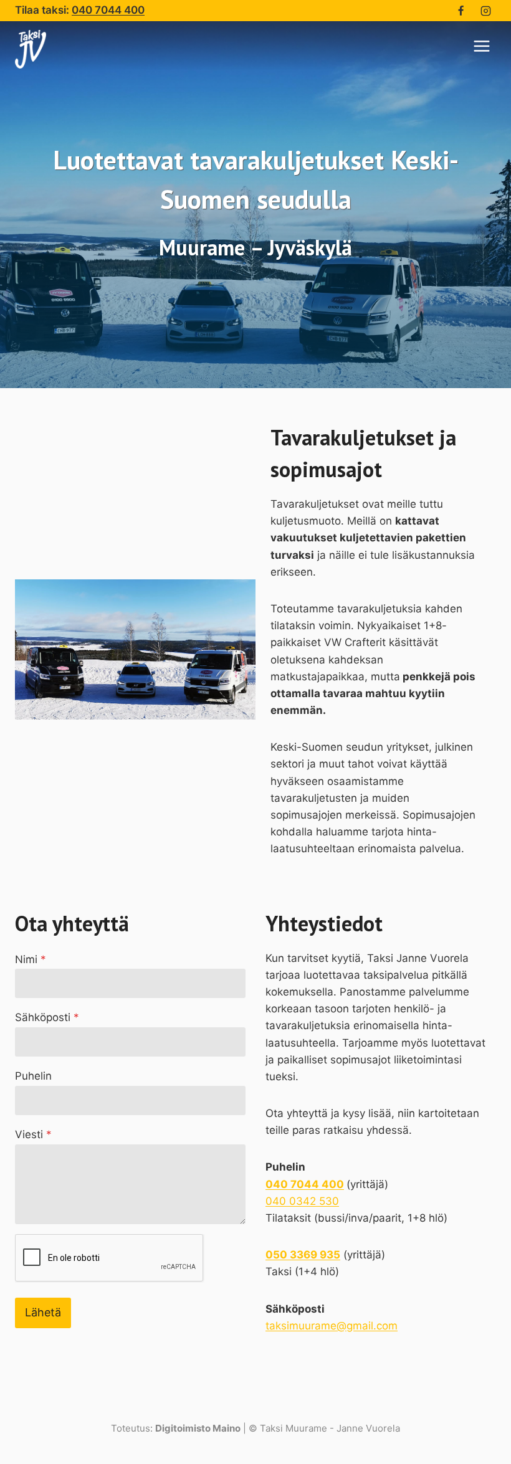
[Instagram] (485, 10)
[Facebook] (461, 10)
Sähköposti (47, 1017)
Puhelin (33, 1076)
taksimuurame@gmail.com (331, 1325)
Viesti (33, 1134)
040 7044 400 (108, 10)
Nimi (30, 959)
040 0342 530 (302, 1201)
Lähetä (43, 1312)
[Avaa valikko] (481, 46)
